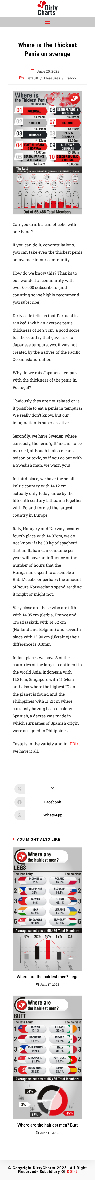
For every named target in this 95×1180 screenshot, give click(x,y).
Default (32, 78)
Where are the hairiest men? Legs (47, 976)
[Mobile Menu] (48, 22)
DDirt (74, 743)
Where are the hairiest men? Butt (47, 1125)
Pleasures (52, 78)
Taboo (71, 78)
